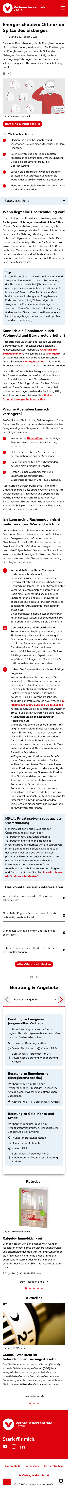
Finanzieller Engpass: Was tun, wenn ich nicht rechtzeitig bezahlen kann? (30, 915)
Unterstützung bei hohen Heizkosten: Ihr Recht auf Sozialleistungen (30, 950)
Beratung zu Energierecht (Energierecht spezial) (28, 1075)
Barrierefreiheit (53, 1466)
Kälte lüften (35, 438)
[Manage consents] (61, 1481)
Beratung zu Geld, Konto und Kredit (31, 1116)
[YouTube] (5, 1446)
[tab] (26, 1288)
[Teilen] (9, 73)
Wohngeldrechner (34, 361)
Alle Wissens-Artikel (32, 964)
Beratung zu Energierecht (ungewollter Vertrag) (28, 1021)
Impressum (32, 1466)
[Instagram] (14, 1446)
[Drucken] (4, 73)
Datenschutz (12, 1466)
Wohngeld (52, 353)
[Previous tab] (6, 999)
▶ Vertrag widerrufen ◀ (34, 1475)
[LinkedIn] (22, 1446)
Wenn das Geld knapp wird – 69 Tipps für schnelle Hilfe (27, 898)
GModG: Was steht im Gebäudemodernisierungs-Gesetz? (29, 1357)
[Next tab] (61, 999)
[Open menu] (7, 1482)
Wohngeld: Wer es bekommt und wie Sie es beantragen (29, 933)
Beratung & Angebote (20, 124)
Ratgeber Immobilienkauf (22, 1238)
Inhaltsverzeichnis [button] (16, 200)
